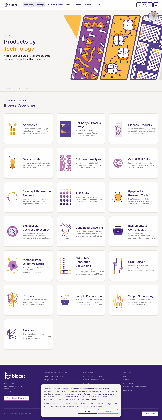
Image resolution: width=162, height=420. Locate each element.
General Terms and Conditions (135, 387)
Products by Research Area (94, 380)
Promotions (87, 383)
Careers (126, 376)
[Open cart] (155, 4)
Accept (87, 411)
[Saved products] (144, 4)
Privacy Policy (128, 390)
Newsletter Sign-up (16, 398)
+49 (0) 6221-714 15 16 (53, 376)
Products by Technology (92, 376)
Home (6, 88)
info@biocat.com (50, 380)
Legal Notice (128, 383)
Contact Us (127, 380)
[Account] (150, 4)
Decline (108, 411)
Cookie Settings (150, 414)
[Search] (138, 4)
